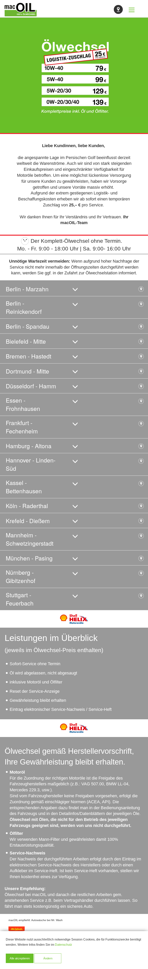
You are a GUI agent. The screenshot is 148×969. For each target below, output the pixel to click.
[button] (74, 288)
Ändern (47, 958)
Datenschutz (63, 944)
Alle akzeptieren (20, 958)
